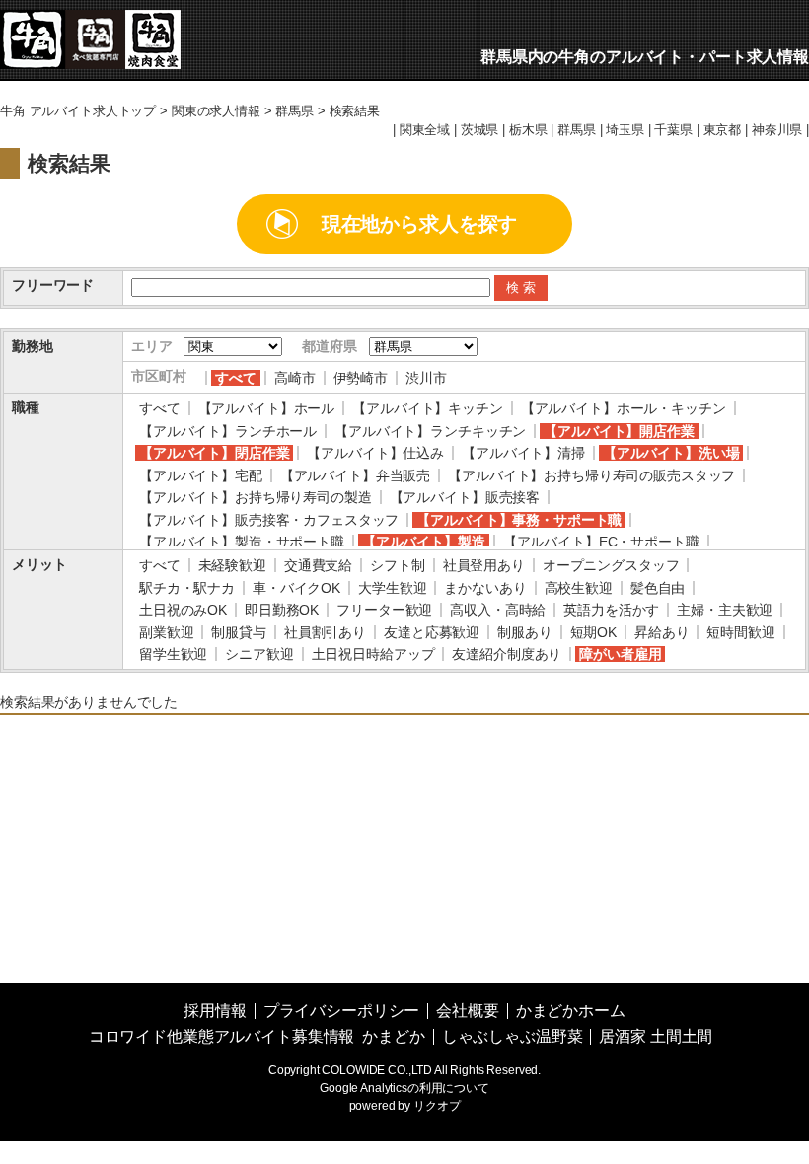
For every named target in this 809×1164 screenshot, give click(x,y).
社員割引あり (325, 632)
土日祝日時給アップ (373, 654)
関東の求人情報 (216, 111)
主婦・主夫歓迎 (724, 610)
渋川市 (426, 378)
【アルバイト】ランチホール (228, 431)
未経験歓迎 (232, 565)
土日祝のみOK (183, 610)
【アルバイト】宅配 (200, 475)
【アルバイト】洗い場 (671, 453)
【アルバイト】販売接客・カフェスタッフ (269, 520)
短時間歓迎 (740, 632)
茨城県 (480, 130)
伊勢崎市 (360, 378)
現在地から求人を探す (420, 224)
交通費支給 (318, 565)
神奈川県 (777, 130)
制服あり (524, 632)
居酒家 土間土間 (655, 1036)
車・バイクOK (296, 588)
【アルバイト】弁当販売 (355, 475)
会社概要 (467, 1010)
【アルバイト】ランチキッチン (430, 431)
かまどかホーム (570, 1010)
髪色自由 (657, 588)
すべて (236, 378)
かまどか (393, 1036)
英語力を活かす (611, 610)
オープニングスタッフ (611, 565)
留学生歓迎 (173, 654)
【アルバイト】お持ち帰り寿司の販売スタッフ (591, 475)
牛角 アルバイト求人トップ (78, 111)
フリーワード (53, 285)
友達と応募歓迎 (431, 632)
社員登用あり (484, 565)
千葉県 (673, 130)
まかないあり (485, 588)
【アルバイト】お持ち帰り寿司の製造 (255, 497)
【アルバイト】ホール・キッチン (623, 408)
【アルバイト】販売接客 (465, 497)
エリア (152, 346)
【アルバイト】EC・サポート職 (601, 541)
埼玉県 (625, 130)
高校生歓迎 (579, 588)
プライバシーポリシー (341, 1010)
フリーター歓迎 (384, 610)
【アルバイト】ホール (266, 408)
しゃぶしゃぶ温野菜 (512, 1036)
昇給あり (661, 632)
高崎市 (295, 378)
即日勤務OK (282, 610)
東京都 (722, 130)
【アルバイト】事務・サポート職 (519, 520)
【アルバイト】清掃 (523, 453)
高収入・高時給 (498, 610)
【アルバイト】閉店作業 (214, 453)
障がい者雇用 (620, 654)
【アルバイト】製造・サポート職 (241, 541)
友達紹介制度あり (506, 654)
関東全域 (425, 130)
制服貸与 (238, 632)
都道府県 (329, 346)
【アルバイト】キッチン (427, 408)
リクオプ (436, 1106)
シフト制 (397, 565)
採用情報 (215, 1010)
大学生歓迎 (392, 588)
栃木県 (528, 130)
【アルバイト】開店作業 (619, 431)
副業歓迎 (166, 632)
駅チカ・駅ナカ (187, 588)
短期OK (593, 632)
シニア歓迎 (259, 654)
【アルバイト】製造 (423, 541)
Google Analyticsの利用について (404, 1088)
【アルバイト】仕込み (375, 453)
